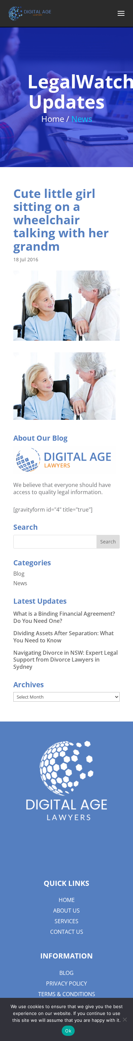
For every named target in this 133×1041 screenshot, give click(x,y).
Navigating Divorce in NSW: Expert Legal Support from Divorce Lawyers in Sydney (65, 660)
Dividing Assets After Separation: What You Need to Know (63, 636)
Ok (68, 1030)
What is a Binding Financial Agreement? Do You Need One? (64, 617)
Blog (19, 573)
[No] (124, 1019)
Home (67, 900)
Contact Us (66, 932)
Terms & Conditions (66, 994)
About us (66, 910)
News (20, 583)
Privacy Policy (66, 983)
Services (66, 921)
